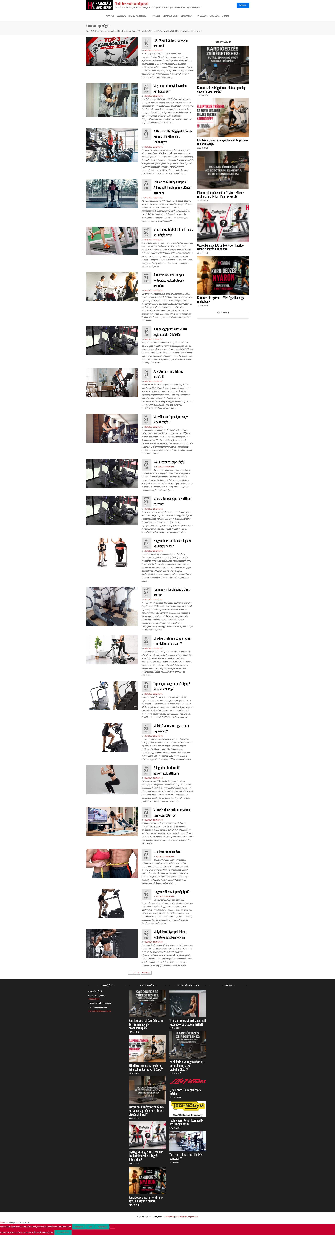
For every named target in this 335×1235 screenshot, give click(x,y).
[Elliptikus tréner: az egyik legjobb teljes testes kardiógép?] (223, 117)
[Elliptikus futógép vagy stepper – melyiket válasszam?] (112, 649)
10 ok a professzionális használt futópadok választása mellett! (187, 1022)
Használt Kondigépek (153, 50)
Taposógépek (202, 15)
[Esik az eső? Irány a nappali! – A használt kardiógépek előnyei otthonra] (112, 193)
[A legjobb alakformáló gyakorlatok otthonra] (112, 779)
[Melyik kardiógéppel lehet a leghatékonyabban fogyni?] (112, 943)
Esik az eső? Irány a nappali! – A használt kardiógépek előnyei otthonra (172, 187)
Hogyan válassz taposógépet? (171, 891)
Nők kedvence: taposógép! (169, 461)
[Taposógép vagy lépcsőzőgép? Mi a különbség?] (112, 695)
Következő (146, 972)
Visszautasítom (63, 1232)
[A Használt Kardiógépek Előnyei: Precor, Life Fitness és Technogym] (112, 145)
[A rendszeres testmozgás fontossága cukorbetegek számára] (112, 286)
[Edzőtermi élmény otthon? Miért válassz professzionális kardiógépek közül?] (223, 170)
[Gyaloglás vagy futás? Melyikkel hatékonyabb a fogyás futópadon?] (223, 222)
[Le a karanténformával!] (112, 863)
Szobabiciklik (186, 15)
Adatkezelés (169, 1216)
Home (2, 1222)
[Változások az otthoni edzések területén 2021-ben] (112, 821)
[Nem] (112, 1227)
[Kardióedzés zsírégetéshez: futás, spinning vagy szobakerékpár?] (223, 65)
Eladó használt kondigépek (131, 3)
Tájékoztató (102, 1227)
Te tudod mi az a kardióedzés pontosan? (185, 1156)
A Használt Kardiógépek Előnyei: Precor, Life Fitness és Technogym (173, 136)
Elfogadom (79, 1227)
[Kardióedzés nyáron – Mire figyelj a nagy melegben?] (223, 275)
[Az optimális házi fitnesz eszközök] (112, 382)
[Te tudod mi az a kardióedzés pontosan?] (187, 1141)
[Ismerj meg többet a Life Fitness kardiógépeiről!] (112, 240)
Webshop (243, 5)
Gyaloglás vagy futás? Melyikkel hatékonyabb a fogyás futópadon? (220, 247)
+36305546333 (93, 999)
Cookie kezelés (181, 1216)
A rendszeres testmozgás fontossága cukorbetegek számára (168, 280)
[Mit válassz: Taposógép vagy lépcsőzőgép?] (112, 428)
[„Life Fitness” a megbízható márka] (187, 1081)
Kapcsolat (110, 15)
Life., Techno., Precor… (137, 15)
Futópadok (156, 15)
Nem (90, 1227)
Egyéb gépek (214, 15)
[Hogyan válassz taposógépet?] (112, 903)
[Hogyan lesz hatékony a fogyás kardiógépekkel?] (112, 552)
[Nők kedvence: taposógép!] (112, 473)
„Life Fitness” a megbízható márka (185, 1091)
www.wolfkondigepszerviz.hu (99, 1011)
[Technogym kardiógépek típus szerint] (112, 606)
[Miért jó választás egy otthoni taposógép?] (112, 737)
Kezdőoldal (121, 15)
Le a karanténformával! (167, 851)
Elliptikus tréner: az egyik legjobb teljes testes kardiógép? (222, 141)
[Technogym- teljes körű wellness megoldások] (187, 1109)
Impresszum (193, 1216)
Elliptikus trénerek (170, 15)
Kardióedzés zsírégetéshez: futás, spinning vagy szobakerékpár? (221, 89)
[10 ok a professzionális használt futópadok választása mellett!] (187, 1003)
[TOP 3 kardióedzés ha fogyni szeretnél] (112, 52)
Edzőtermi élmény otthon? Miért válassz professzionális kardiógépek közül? (220, 194)
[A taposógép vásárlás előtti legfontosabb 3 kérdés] (112, 340)
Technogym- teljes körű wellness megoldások (186, 1121)
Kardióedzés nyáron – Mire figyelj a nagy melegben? (220, 299)
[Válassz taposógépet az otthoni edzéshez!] (112, 510)
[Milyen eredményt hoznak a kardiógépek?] (112, 99)
